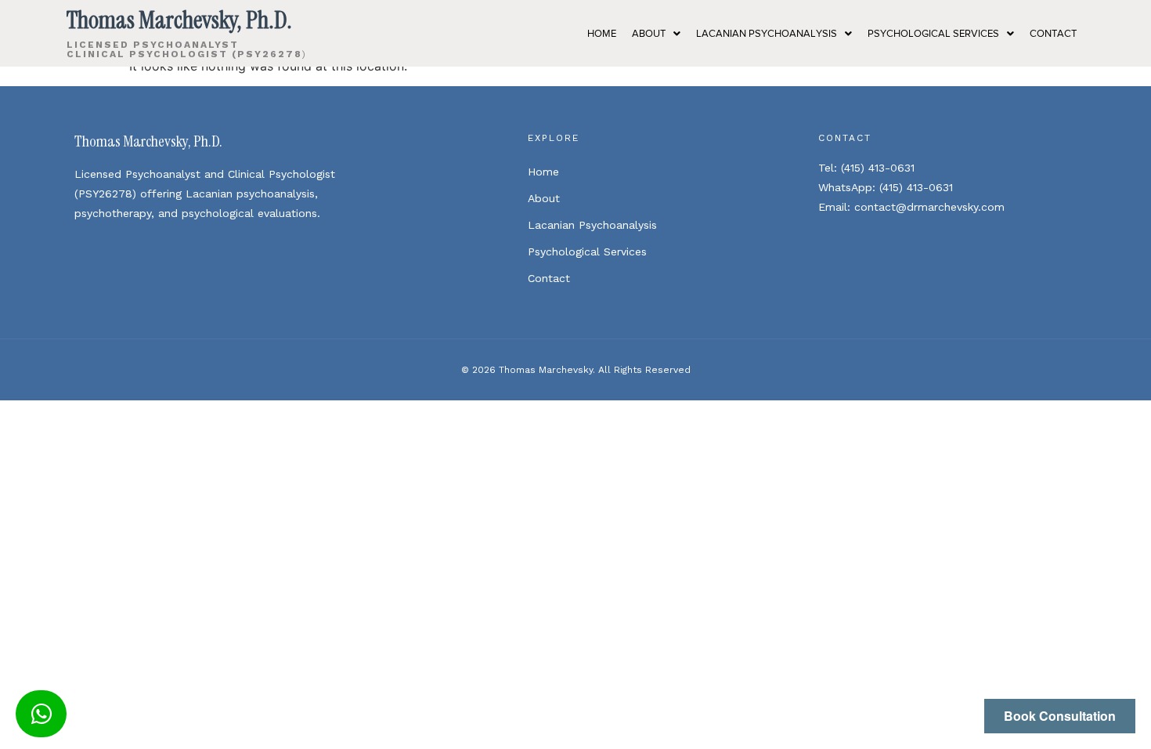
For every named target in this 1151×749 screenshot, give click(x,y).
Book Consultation (1060, 716)
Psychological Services (933, 33)
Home (543, 171)
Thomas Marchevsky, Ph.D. (148, 141)
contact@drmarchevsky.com (929, 207)
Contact (549, 278)
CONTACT (1053, 33)
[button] (656, 33)
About (544, 198)
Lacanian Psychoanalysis (766, 33)
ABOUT (649, 33)
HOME (601, 33)
